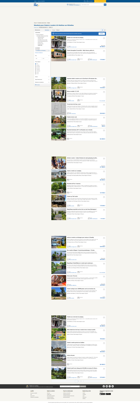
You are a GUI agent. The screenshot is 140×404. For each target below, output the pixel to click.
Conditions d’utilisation (50, 398)
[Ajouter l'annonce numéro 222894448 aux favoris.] (103, 171)
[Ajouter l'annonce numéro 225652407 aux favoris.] (103, 92)
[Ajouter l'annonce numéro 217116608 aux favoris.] (103, 343)
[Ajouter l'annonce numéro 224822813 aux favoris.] (103, 79)
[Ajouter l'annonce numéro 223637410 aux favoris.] (103, 184)
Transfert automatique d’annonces (68, 395)
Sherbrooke (84, 397)
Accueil (35, 22)
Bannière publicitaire (66, 397)
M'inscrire (83, 386)
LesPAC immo (49, 394)
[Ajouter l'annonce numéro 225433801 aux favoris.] (103, 289)
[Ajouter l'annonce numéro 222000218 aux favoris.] (103, 369)
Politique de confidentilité (34, 397)
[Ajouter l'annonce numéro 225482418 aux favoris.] (103, 263)
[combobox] (92, 5)
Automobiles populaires (51, 395)
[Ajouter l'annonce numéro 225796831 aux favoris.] (103, 51)
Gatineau (84, 398)
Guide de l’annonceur (66, 394)
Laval (83, 395)
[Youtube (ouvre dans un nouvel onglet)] (113, 387)
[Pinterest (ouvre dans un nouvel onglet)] (106, 387)
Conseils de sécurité (50, 397)
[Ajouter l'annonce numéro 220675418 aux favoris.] (103, 210)
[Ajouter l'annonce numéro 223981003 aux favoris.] (103, 158)
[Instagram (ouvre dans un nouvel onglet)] (109, 387)
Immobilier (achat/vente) (42, 22)
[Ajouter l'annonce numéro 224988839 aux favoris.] (103, 356)
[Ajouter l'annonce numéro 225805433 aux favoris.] (103, 130)
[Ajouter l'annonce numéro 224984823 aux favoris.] (103, 197)
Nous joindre (32, 395)
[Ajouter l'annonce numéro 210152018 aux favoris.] (103, 238)
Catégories (37, 32)
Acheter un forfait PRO (66, 393)
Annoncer (48, 393)
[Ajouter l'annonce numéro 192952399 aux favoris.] (103, 251)
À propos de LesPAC (33, 393)
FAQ (31, 394)
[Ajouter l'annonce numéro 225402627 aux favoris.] (103, 276)
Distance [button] (58, 30)
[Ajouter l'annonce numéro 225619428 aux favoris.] (103, 105)
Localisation (37, 47)
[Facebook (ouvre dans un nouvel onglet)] (103, 387)
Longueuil (84, 394)
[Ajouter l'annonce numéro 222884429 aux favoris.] (103, 330)
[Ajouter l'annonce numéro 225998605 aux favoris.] (103, 38)
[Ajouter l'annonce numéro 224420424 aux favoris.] (103, 117)
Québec (84, 393)
